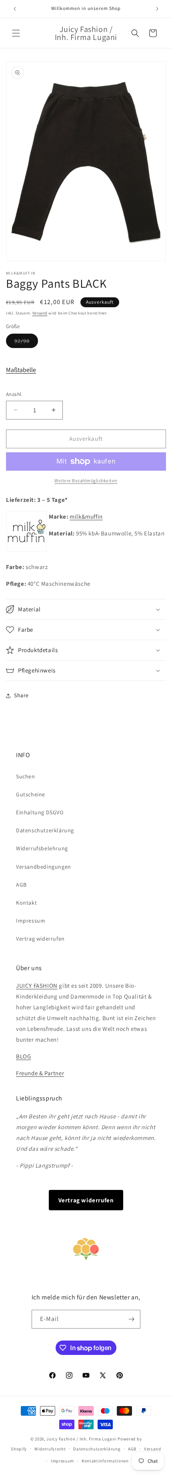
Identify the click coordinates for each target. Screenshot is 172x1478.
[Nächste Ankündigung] (157, 9)
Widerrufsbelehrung (42, 848)
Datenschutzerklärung (45, 830)
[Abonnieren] (131, 1319)
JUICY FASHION (37, 985)
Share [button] (21, 695)
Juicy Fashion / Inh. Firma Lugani (81, 1439)
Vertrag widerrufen (40, 938)
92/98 (26, 342)
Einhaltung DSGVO (40, 812)
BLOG (23, 1056)
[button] (16, 33)
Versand (40, 313)
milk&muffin (86, 516)
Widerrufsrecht (50, 1449)
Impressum (30, 920)
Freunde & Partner (40, 1073)
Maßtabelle (21, 370)
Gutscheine (30, 794)
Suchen (25, 776)
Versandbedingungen (43, 866)
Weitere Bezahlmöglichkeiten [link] (86, 480)
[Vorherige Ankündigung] (15, 9)
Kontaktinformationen (105, 1461)
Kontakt (26, 902)
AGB (21, 884)
